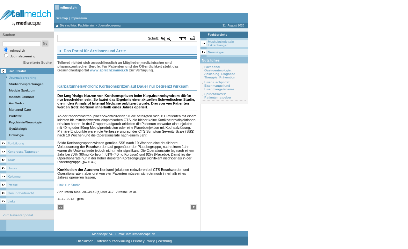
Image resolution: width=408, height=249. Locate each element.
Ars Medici (16, 103)
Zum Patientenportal (18, 215)
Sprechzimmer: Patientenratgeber (217, 95)
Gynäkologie (18, 128)
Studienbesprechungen (26, 84)
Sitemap (62, 18)
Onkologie (16, 135)
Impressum (79, 18)
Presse (13, 185)
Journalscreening (22, 77)
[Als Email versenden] (182, 38)
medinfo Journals (21, 97)
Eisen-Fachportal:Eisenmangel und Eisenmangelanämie (219, 85)
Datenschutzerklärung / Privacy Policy (125, 241)
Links (11, 201)
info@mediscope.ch (140, 234)
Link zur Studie (68, 185)
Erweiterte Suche (37, 62)
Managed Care (20, 109)
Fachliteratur (86, 25)
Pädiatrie (15, 116)
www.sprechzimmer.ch (109, 70)
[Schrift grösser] (163, 38)
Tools (11, 160)
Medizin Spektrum (22, 90)
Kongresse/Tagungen (24, 151)
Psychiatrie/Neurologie (25, 122)
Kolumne (14, 176)
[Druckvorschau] (192, 38)
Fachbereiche (217, 34)
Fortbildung (16, 143)
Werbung (165, 241)
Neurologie (216, 52)
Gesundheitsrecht (21, 193)
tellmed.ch (68, 7)
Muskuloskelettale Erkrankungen (221, 43)
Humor (12, 168)
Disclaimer (84, 241)
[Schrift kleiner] (168, 38)
